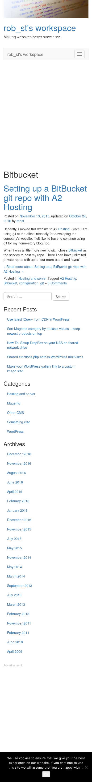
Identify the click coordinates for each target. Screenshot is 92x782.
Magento (13, 403)
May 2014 (14, 566)
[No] (86, 767)
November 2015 (19, 529)
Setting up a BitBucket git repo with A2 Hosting (45, 197)
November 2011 (19, 623)
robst (20, 220)
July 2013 (14, 595)
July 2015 (14, 538)
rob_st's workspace (40, 27)
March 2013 (16, 604)
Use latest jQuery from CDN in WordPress (38, 319)
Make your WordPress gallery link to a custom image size (41, 368)
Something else (18, 422)
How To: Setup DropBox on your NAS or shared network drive (42, 345)
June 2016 (15, 482)
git (42, 283)
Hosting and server (32, 278)
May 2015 (14, 548)
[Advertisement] (46, 116)
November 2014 (19, 557)
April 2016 (14, 491)
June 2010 (15, 642)
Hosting (64, 229)
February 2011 (18, 632)
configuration (28, 283)
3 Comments (57, 283)
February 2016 (18, 501)
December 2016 (19, 454)
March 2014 (16, 576)
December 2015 (19, 519)
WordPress (15, 431)
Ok (46, 774)
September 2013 (19, 585)
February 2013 (18, 613)
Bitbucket (75, 250)
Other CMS (15, 412)
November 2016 (19, 463)
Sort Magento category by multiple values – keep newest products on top (43, 331)
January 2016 (17, 510)
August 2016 (16, 472)
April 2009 (14, 651)
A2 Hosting (68, 278)
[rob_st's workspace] (46, 8)
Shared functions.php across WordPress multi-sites (45, 356)
